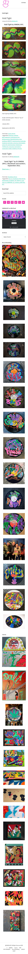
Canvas (10, 133)
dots (20, 139)
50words (11, 135)
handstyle (4, 143)
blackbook (15, 178)
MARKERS (9, 182)
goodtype (4, 141)
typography (5, 148)
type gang (11, 146)
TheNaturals (5, 146)
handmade (22, 141)
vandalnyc (14, 148)
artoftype (15, 135)
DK (15, 180)
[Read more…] (6, 169)
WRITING (22, 182)
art (11, 178)
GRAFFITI (9, 141)
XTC (3, 184)
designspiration (6, 139)
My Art (13, 133)
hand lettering (16, 141)
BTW (20, 178)
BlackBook (10, 177)
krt (6, 182)
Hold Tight (6, 18)
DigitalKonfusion (14, 139)
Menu (24, 2)
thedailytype (18, 145)
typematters (17, 146)
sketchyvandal (11, 145)
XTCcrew (19, 148)
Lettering (15, 143)
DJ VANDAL (11, 180)
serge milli (4, 145)
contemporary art (15, 137)
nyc (13, 182)
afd (9, 178)
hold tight (10, 143)
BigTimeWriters (6, 137)
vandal (10, 148)
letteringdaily (21, 143)
